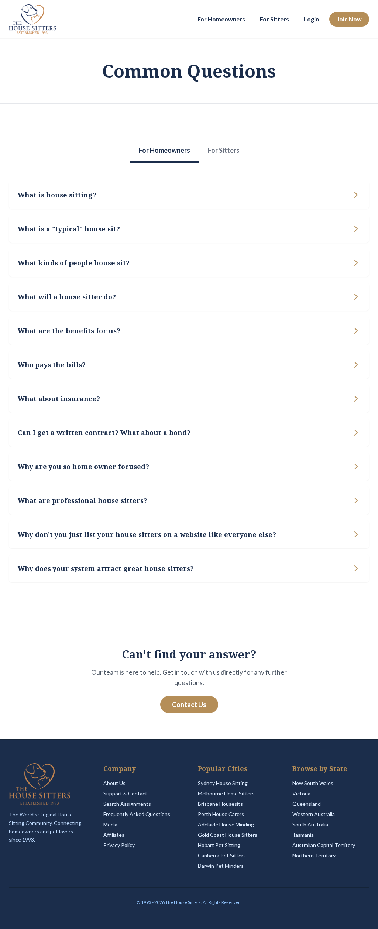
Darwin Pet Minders (221, 866)
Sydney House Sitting (223, 783)
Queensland (306, 804)
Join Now (349, 19)
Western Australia (313, 814)
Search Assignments (127, 804)
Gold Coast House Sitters (227, 835)
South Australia (310, 824)
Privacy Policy (119, 845)
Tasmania (303, 835)
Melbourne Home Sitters (226, 793)
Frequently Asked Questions (136, 814)
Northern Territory (314, 855)
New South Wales (312, 783)
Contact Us (189, 705)
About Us (114, 783)
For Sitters (274, 19)
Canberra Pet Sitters (222, 855)
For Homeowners (221, 19)
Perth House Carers (221, 814)
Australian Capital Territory (323, 845)
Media (110, 824)
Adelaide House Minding (226, 824)
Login (311, 19)
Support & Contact (125, 793)
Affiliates (113, 835)
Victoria (301, 793)
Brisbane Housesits (220, 804)
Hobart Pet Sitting (219, 845)
